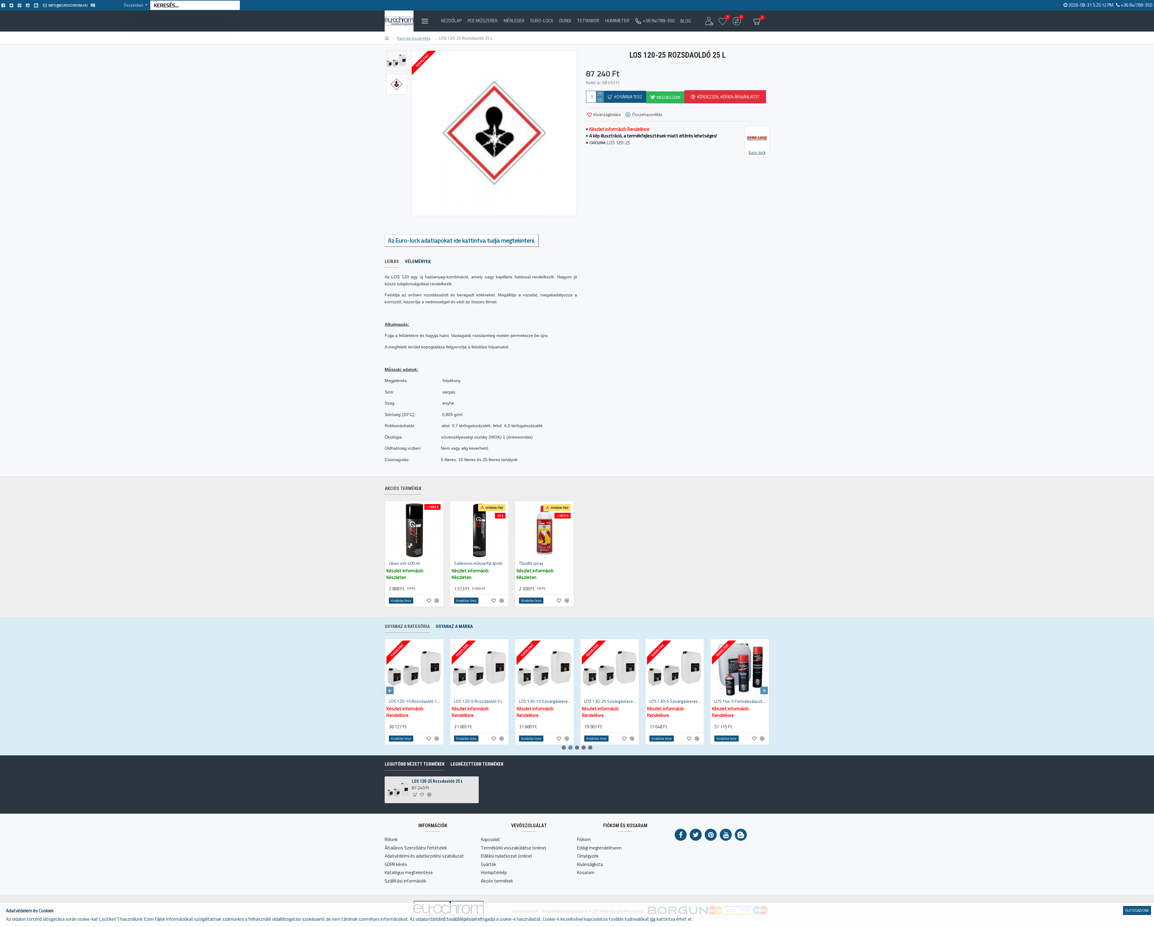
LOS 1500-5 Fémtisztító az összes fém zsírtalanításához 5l (545, 701)
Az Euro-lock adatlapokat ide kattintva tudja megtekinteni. (461, 240)
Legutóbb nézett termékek (414, 764)
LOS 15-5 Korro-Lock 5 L (736, 701)
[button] (390, 690)
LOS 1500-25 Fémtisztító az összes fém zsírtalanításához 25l (480, 701)
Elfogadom (1137, 910)
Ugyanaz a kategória (407, 626)
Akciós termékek (403, 488)
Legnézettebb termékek (476, 764)
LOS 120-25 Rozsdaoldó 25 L (437, 781)
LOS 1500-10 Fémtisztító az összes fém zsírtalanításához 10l (415, 701)
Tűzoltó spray (531, 563)
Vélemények (418, 261)
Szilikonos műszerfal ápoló (478, 563)
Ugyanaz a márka (454, 626)
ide (653, 919)
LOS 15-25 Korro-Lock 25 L (673, 701)
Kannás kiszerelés (414, 38)
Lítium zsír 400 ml (404, 563)
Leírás (392, 261)
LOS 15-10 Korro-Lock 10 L (608, 701)
